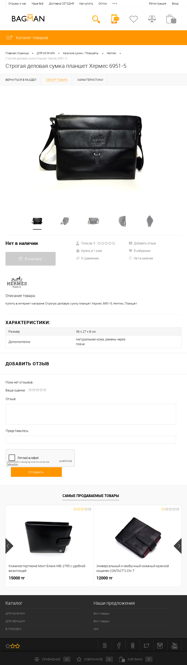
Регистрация (157, 3)
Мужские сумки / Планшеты (81, 53)
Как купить (86, 3)
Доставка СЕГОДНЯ (61, 3)
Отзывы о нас (17, 3)
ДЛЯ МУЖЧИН (46, 53)
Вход (175, 3)
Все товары (101, 613)
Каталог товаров (31, 37)
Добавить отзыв (145, 243)
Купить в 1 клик (91, 250)
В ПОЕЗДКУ (13, 629)
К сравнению (90, 258)
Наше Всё (37, 3)
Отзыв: (11, 399)
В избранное (142, 250)
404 (96, 629)
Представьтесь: (17, 431)
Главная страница (17, 53)
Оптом (103, 3)
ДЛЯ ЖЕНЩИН (15, 621)
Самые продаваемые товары (90, 495)
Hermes (111, 53)
